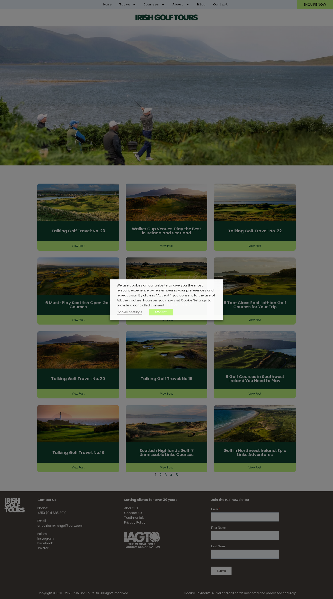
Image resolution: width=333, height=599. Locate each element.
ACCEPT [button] (161, 312)
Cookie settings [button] (129, 312)
